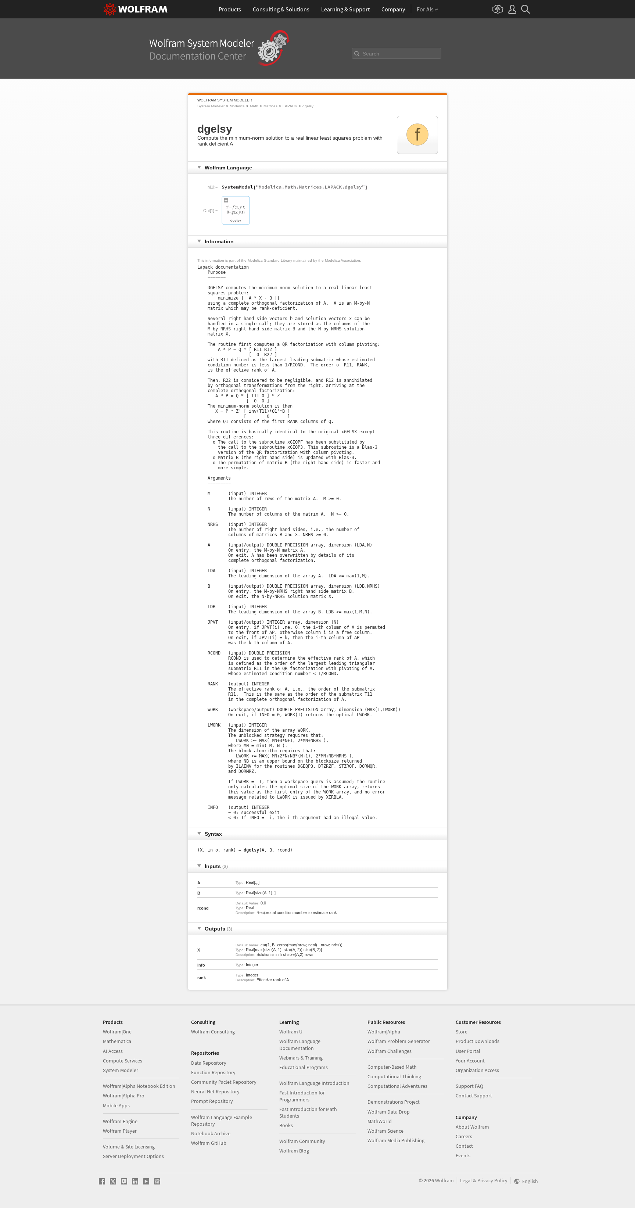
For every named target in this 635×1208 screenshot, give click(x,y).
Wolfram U (290, 1031)
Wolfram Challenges (389, 1051)
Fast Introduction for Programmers (302, 1096)
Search (371, 54)
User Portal (468, 1051)
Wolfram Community (302, 1141)
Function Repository (213, 1072)
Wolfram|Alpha (383, 1031)
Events (463, 1155)
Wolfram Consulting (213, 1031)
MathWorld (379, 1121)
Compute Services (122, 1060)
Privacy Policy (492, 1180)
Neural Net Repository (215, 1091)
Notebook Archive (210, 1133)
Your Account (470, 1060)
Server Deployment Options (133, 1156)
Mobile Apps (116, 1105)
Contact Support (474, 1095)
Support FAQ (469, 1086)
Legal (466, 1180)
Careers (464, 1136)
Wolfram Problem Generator (398, 1041)
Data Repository (208, 1063)
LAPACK (290, 106)
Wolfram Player (120, 1131)
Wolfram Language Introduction (314, 1083)
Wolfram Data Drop (388, 1111)
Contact (464, 1146)
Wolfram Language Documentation (299, 1044)
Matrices (270, 106)
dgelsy (307, 106)
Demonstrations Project (393, 1101)
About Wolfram (472, 1126)
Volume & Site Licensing (129, 1146)
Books (286, 1125)
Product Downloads (477, 1041)
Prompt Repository (212, 1101)
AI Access (113, 1051)
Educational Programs (303, 1067)
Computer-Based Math (392, 1067)
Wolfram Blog (294, 1150)
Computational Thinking (394, 1076)
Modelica (237, 106)
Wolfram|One (117, 1031)
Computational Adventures (397, 1086)
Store (461, 1031)
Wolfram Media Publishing (395, 1140)
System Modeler (211, 106)
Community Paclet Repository (223, 1082)
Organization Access (477, 1070)
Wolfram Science (385, 1131)
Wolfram (444, 1180)
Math (254, 106)
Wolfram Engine (120, 1121)
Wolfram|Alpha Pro (123, 1095)
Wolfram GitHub (208, 1143)
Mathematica (117, 1041)
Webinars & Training (301, 1057)
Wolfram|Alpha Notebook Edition (139, 1086)
